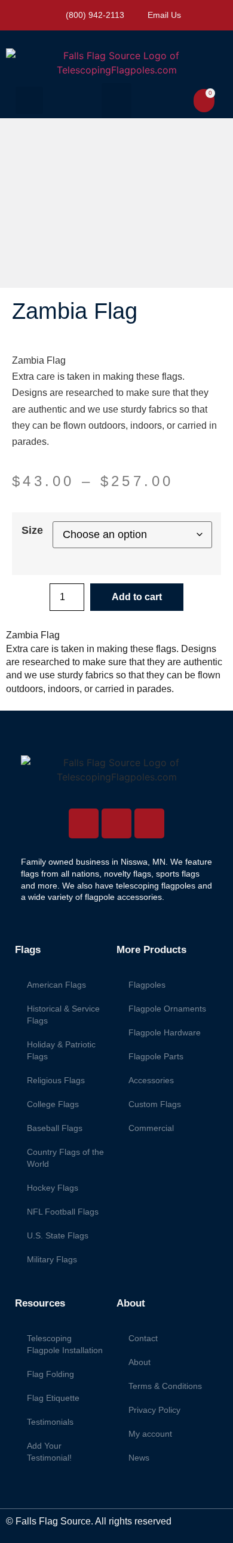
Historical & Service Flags (63, 1014)
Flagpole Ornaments (167, 1008)
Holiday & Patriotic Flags (61, 1050)
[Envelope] (149, 823)
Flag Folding (50, 1374)
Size (32, 530)
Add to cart (137, 597)
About (139, 1362)
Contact (143, 1338)
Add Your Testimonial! (49, 1451)
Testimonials (50, 1422)
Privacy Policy (154, 1410)
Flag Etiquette (53, 1398)
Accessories (151, 1080)
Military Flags (52, 1259)
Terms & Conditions (165, 1386)
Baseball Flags (54, 1128)
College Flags (53, 1104)
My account (150, 1434)
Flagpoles (146, 984)
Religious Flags (56, 1080)
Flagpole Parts (155, 1056)
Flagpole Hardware (164, 1032)
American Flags (56, 984)
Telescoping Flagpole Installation (65, 1344)
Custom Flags (154, 1104)
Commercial (151, 1128)
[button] (29, 100)
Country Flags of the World (65, 1158)
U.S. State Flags (57, 1235)
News (138, 1457)
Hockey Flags (52, 1187)
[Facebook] (116, 823)
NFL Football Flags (63, 1211)
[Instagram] (84, 823)
